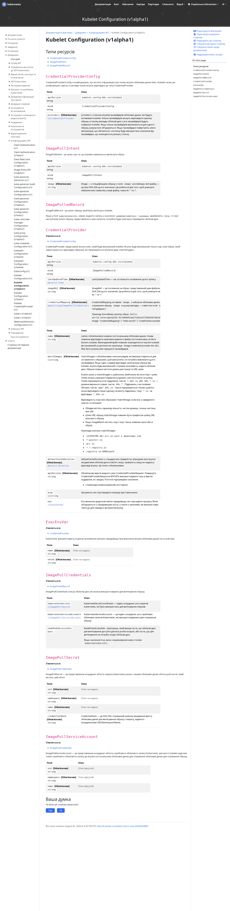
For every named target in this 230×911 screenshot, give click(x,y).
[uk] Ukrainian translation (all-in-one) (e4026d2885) (122, 826)
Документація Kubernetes (59, 32)
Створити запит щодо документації (206, 49)
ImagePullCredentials (61, 668)
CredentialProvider (59, 533)
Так (50, 810)
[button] (203, 4)
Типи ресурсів (200, 66)
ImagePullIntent (58, 61)
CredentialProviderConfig (63, 58)
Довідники (80, 32)
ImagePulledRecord (60, 65)
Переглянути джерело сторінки (206, 36)
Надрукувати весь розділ (209, 54)
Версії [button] (180, 4)
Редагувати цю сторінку (208, 40)
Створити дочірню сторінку (210, 43)
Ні (61, 810)
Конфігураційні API (99, 32)
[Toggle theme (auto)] (224, 4)
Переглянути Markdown (209, 31)
